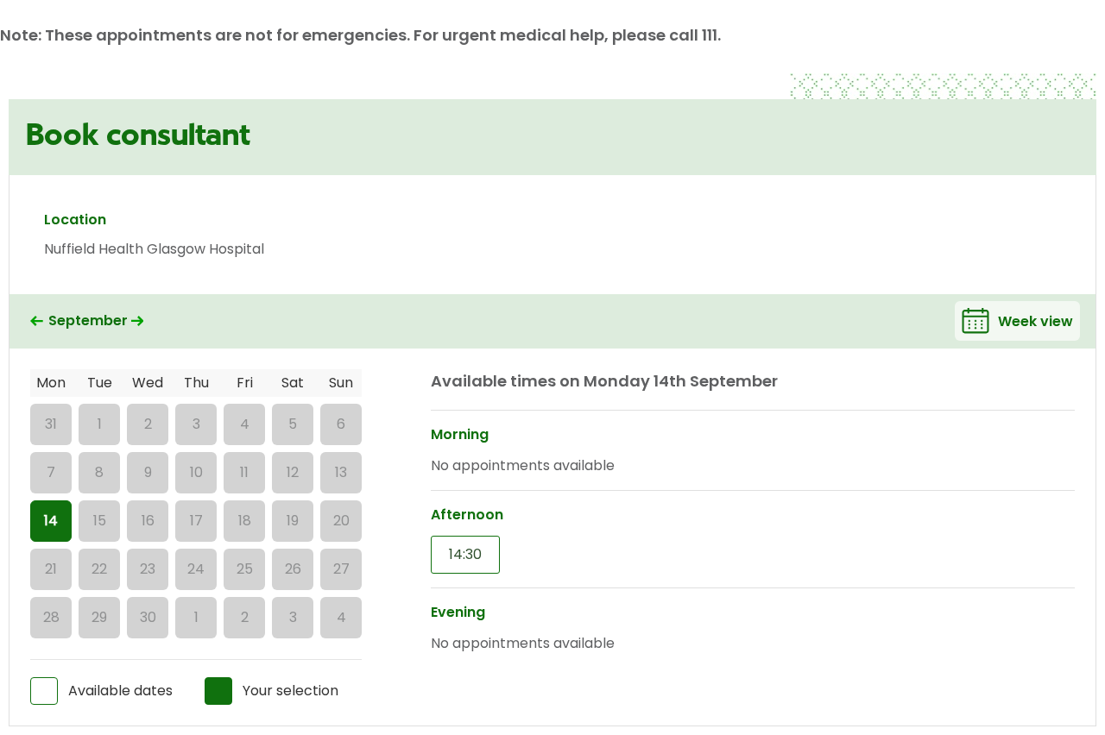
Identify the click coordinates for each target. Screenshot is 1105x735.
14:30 (465, 554)
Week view (1035, 321)
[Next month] (137, 321)
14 (51, 521)
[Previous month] (36, 321)
